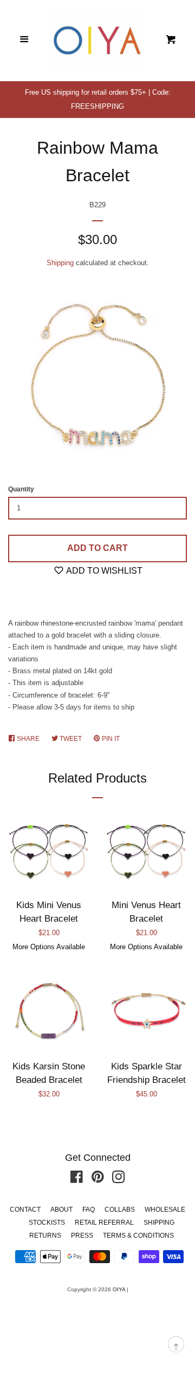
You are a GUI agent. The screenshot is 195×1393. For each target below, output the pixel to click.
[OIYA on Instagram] (118, 1179)
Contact (25, 1209)
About (61, 1209)
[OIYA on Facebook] (76, 1179)
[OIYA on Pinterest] (98, 1179)
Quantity (21, 489)
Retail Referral (104, 1222)
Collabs (120, 1209)
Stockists (47, 1222)
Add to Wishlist (103, 570)
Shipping (60, 263)
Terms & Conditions (138, 1235)
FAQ (88, 1209)
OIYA (119, 1289)
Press (82, 1235)
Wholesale (165, 1209)
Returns (45, 1235)
